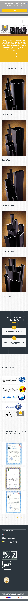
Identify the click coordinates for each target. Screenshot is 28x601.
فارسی (15, 597)
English (9, 597)
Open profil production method (14, 343)
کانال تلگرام (13, 10)
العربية (20, 597)
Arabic (22, 518)
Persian (19, 518)
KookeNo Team (20, 594)
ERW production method (14, 332)
